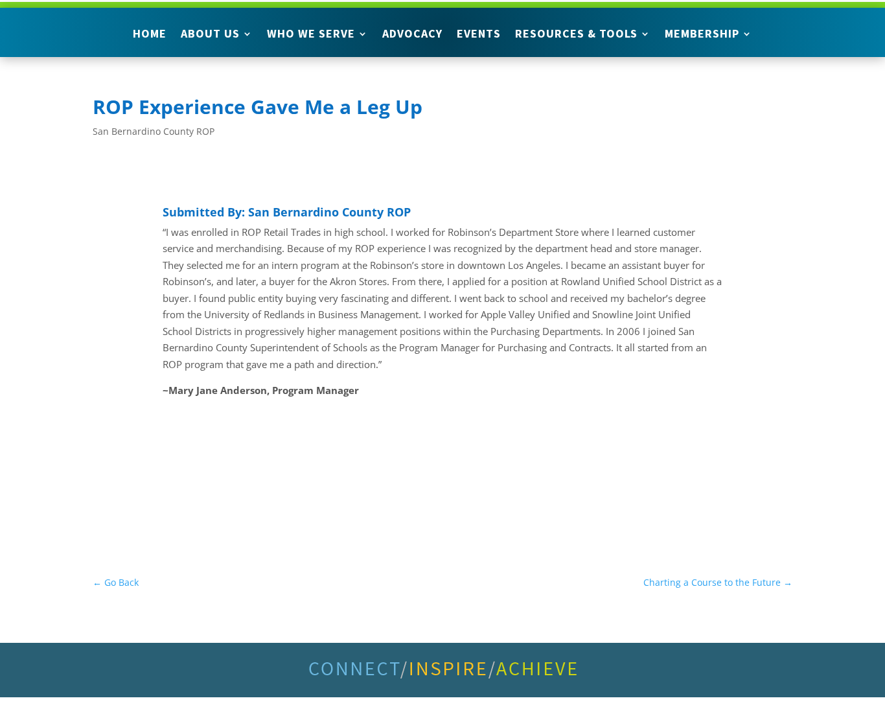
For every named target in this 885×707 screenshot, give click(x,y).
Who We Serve (311, 35)
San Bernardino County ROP (153, 131)
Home (150, 35)
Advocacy (412, 35)
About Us (210, 35)
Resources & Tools (576, 35)
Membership (702, 35)
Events (479, 35)
